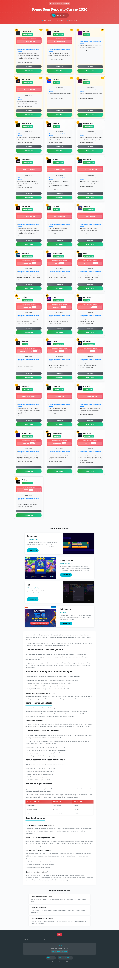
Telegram (51, 957)
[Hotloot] (78, 592)
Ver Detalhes (29, 66)
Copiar (32, 41)
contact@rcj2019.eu (66, 957)
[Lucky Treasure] (40, 568)
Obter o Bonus (29, 70)
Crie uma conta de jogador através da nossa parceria (28, 50)
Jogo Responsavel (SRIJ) (60, 951)
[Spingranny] (78, 543)
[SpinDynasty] (40, 616)
